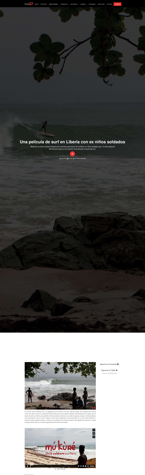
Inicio (36, 4)
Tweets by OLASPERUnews (109, 373)
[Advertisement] (72, 345)
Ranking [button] (83, 4)
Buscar (117, 4)
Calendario (92, 4)
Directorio (101, 4)
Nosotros (44, 4)
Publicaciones (53, 4)
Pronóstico (64, 4)
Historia (109, 4)
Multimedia (73, 4)
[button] (27, 386)
